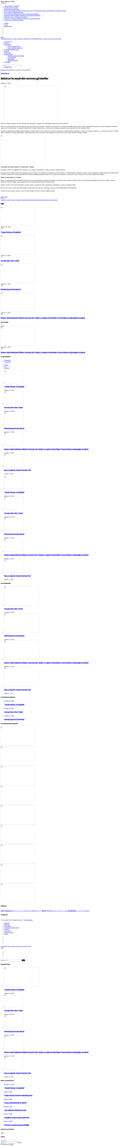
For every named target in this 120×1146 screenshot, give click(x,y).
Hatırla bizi (5, 1144)
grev (44, 910)
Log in (11, 1144)
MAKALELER (8, 54)
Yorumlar (6, 368)
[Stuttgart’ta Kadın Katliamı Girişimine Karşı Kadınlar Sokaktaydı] (18, 863)
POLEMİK (11, 59)
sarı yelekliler (79, 910)
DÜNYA (6, 43)
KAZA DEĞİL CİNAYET (15, 48)
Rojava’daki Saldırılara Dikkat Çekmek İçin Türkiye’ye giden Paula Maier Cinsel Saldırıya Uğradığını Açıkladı (35, 10)
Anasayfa (8, 41)
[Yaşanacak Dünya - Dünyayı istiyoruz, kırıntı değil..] (31, 38)
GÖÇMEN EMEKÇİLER (11, 49)
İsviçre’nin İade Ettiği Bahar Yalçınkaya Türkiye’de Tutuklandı (21, 14)
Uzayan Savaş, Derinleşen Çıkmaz (13, 20)
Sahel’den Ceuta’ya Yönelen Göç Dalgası (15, 17)
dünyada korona (28, 911)
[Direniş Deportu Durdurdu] (18, 282)
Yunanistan (87, 911)
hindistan (50, 911)
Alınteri (14, 911)
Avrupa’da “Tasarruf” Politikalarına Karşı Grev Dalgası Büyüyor (22, 18)
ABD (3, 911)
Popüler (6, 365)
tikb (83, 911)
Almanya (9, 910)
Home (2, 70)
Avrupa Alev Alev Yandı (11, 7)
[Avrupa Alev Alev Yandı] (18, 254)
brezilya (21, 910)
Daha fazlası (4, 197)
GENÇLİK (7, 52)
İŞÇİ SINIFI (7, 45)
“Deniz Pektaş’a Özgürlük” (11, 6)
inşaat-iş (59, 911)
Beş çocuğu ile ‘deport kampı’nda (13, 12)
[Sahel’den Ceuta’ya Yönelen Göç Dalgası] (18, 882)
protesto (72, 910)
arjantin (18, 910)
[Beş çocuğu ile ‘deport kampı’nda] (14, 466)
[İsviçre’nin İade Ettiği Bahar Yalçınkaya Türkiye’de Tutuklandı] (18, 843)
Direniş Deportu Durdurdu (11, 9)
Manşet (7, 73)
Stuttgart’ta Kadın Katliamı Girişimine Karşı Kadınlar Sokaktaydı (22, 15)
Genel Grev (39, 911)
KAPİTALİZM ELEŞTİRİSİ (16, 56)
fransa (34, 911)
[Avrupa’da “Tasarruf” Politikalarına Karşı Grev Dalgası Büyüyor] (18, 902)
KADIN (6, 51)
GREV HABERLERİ (14, 46)
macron (65, 911)
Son (5, 366)
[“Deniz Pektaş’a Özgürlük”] (18, 225)
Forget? (19, 1142)
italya (63, 910)
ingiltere (55, 911)
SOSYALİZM (12, 57)
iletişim (7, 62)
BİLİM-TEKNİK (12, 60)
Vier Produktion (28, 920)
